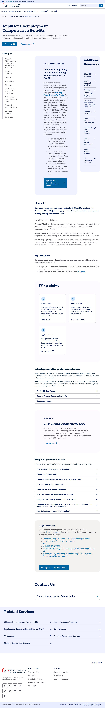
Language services (8, 112)
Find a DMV (31, 675)
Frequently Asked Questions (11, 106)
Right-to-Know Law (60, 679)
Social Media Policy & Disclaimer (93, 706)
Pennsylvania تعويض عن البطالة (55, 556)
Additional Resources (8, 72)
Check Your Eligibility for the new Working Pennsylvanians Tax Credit (10, 63)
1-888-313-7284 (78, 319)
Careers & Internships (61, 672)
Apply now (46, 319)
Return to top (95, 663)
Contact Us (9, 117)
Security (98, 704)
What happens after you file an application (10, 91)
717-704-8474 (47, 351)
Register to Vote (33, 672)
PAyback (31, 686)
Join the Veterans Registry (36, 682)
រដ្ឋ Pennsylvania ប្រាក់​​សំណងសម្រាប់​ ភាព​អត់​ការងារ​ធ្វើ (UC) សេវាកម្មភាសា (68, 553)
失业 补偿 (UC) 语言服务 (53, 546)
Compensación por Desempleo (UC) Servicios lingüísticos (66, 539)
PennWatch (58, 675)
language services (53, 532)
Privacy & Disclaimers (75, 704)
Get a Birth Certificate (35, 679)
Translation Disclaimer (89, 704)
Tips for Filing (9, 81)
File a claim (8, 85)
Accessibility (64, 704)
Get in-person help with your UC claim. (11, 99)
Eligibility (8, 77)
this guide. (82, 271)
